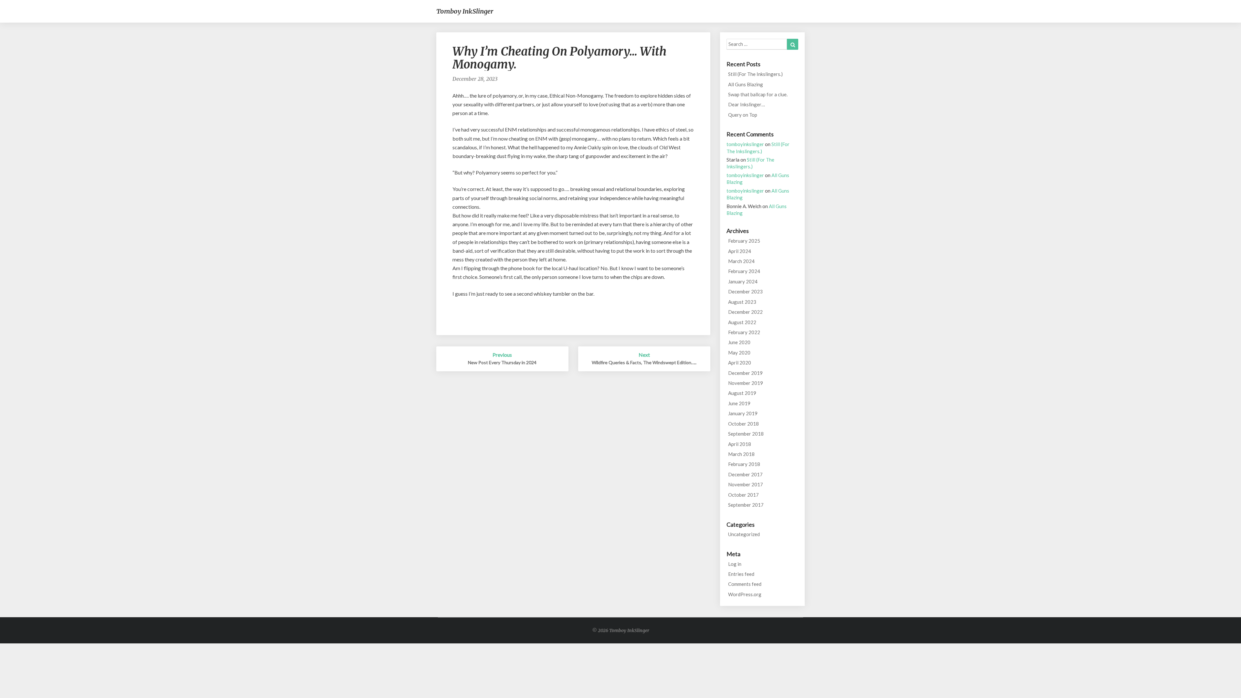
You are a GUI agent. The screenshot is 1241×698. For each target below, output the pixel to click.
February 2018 (744, 464)
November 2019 (745, 383)
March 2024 (741, 261)
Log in (734, 564)
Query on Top (742, 115)
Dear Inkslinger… (746, 104)
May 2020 (739, 352)
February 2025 (744, 241)
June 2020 (739, 342)
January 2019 (743, 413)
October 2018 (743, 424)
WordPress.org (744, 594)
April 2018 (739, 444)
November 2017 (745, 484)
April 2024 (739, 251)
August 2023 (742, 302)
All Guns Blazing (745, 84)
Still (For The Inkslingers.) (755, 74)
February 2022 (744, 332)
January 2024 (743, 281)
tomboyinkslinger (745, 144)
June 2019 (739, 403)
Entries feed (741, 574)
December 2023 (745, 291)
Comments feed (744, 584)
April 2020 (739, 362)
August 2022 (742, 322)
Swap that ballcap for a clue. (758, 94)
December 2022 (745, 312)
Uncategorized (744, 534)
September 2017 (746, 505)
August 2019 (742, 393)
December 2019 (745, 373)
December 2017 (745, 474)
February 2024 (744, 271)
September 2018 (746, 434)
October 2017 (743, 495)
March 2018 (741, 454)
